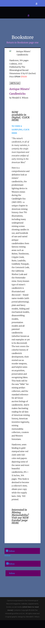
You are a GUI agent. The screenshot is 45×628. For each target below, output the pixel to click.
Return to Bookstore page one (22, 42)
